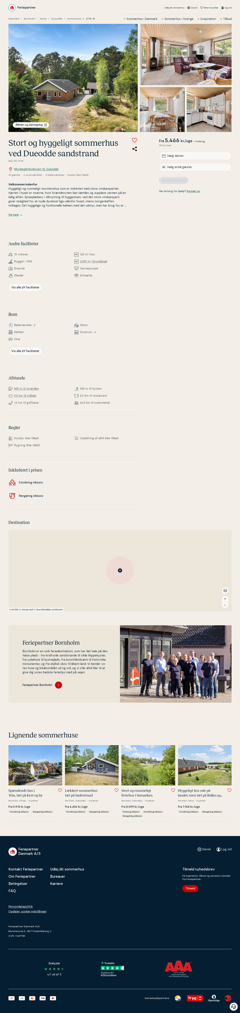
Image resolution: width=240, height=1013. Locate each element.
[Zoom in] (225, 599)
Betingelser (17, 884)
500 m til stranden (26, 388)
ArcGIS (14, 609)
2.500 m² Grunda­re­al (93, 261)
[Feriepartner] (22, 7)
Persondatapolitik (20, 906)
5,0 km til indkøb (25, 395)
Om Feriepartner (21, 876)
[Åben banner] (233, 1006)
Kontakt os (193, 191)
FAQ (12, 891)
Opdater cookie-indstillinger (27, 911)
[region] (120, 570)
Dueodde (56, 19)
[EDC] (178, 998)
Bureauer (57, 876)
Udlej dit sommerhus (174, 8)
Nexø (43, 19)
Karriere (56, 884)
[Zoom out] (225, 605)
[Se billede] (73, 78)
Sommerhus (74, 19)
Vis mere (13, 215)
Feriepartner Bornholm (37, 685)
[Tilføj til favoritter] (134, 140)
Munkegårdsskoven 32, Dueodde (36, 169)
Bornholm (29, 19)
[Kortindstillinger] (225, 590)
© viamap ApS (26, 609)
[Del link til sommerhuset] (134, 149)
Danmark (13, 19)
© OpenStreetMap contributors (48, 609)
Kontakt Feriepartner (25, 869)
